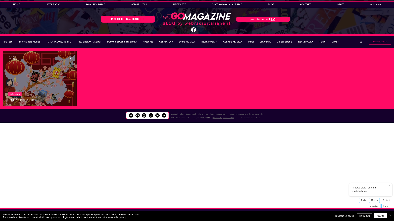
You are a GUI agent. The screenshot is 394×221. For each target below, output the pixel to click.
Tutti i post (8, 41)
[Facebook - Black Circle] (131, 115)
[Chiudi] (390, 216)
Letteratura (265, 41)
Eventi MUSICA (187, 41)
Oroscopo (148, 41)
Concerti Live (166, 41)
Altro (334, 41)
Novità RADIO (305, 41)
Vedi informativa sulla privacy (112, 217)
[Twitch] (151, 115)
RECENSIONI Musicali (89, 41)
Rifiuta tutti (364, 215)
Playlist (322, 41)
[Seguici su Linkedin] (157, 115)
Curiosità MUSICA (232, 41)
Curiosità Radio (284, 41)
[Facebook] (193, 29)
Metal (251, 41)
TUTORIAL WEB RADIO (58, 41)
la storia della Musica (29, 41)
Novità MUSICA (209, 41)
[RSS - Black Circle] (164, 115)
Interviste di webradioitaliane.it (122, 41)
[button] (139, 5)
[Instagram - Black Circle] (144, 115)
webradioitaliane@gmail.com (215, 114)
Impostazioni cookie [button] (344, 215)
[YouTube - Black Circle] (137, 115)
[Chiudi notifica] (389, 185)
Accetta (380, 215)
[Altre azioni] (71, 58)
